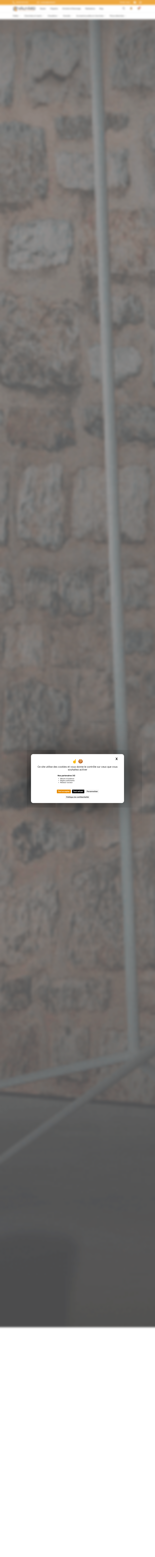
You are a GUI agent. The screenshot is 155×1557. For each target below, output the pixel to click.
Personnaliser (92, 791)
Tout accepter (64, 791)
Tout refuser (78, 791)
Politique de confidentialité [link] (77, 797)
